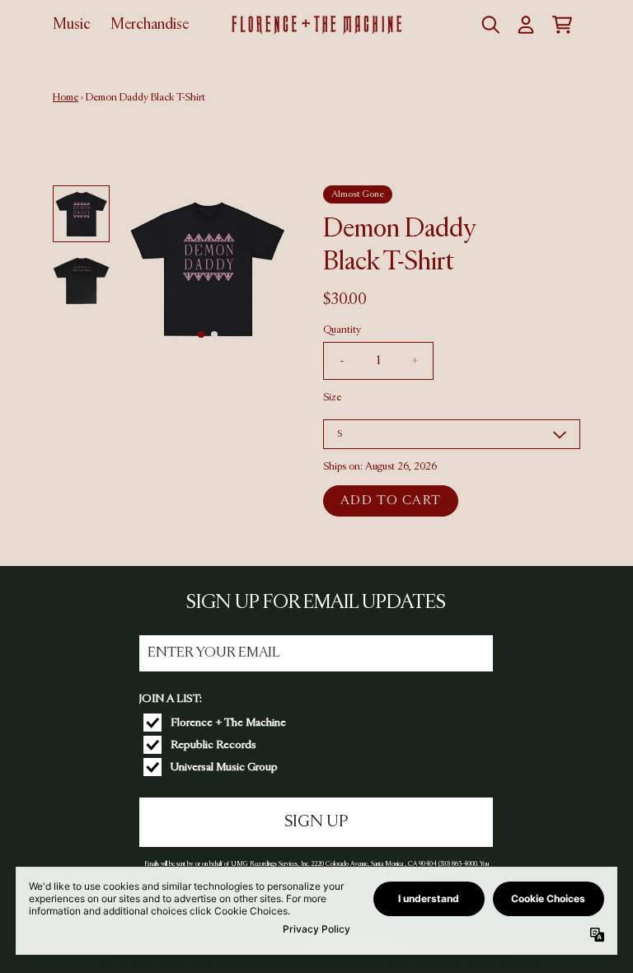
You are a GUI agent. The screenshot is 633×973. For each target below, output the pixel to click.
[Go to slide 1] (201, 334)
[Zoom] (207, 268)
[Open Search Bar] (489, 25)
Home (65, 97)
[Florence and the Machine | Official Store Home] (316, 25)
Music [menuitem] (72, 24)
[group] (81, 213)
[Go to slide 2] (214, 334)
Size (332, 397)
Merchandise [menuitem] (149, 24)
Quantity (342, 330)
